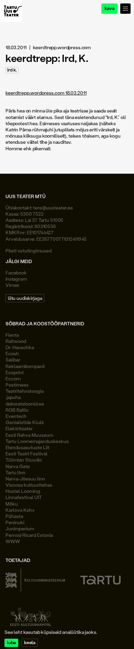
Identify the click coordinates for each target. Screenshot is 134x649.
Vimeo (12, 285)
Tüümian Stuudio (23, 459)
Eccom (13, 378)
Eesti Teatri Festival (26, 453)
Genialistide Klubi (24, 422)
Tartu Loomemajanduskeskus (37, 441)
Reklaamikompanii (25, 366)
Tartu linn (15, 472)
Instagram (16, 278)
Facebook (16, 272)
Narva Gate (17, 466)
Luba (11, 643)
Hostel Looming (22, 491)
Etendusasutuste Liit (27, 447)
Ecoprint (14, 372)
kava (109, 8)
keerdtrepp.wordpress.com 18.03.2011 (46, 92)
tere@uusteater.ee (53, 207)
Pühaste (14, 516)
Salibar (12, 359)
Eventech (15, 416)
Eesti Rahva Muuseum (29, 435)
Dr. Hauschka (19, 347)
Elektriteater (19, 428)
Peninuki (14, 522)
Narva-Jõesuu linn (25, 478)
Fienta (12, 335)
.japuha (13, 397)
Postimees (17, 384)
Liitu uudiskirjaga (25, 298)
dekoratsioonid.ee (24, 403)
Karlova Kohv (20, 510)
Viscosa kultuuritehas (28, 485)
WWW (12, 541)
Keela (29, 643)
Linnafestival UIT (23, 497)
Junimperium (19, 528)
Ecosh (12, 353)
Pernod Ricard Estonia (29, 535)
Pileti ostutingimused (28, 250)
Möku (11, 503)
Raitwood (15, 341)
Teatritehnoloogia (24, 391)
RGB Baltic (17, 410)
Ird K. (12, 70)
